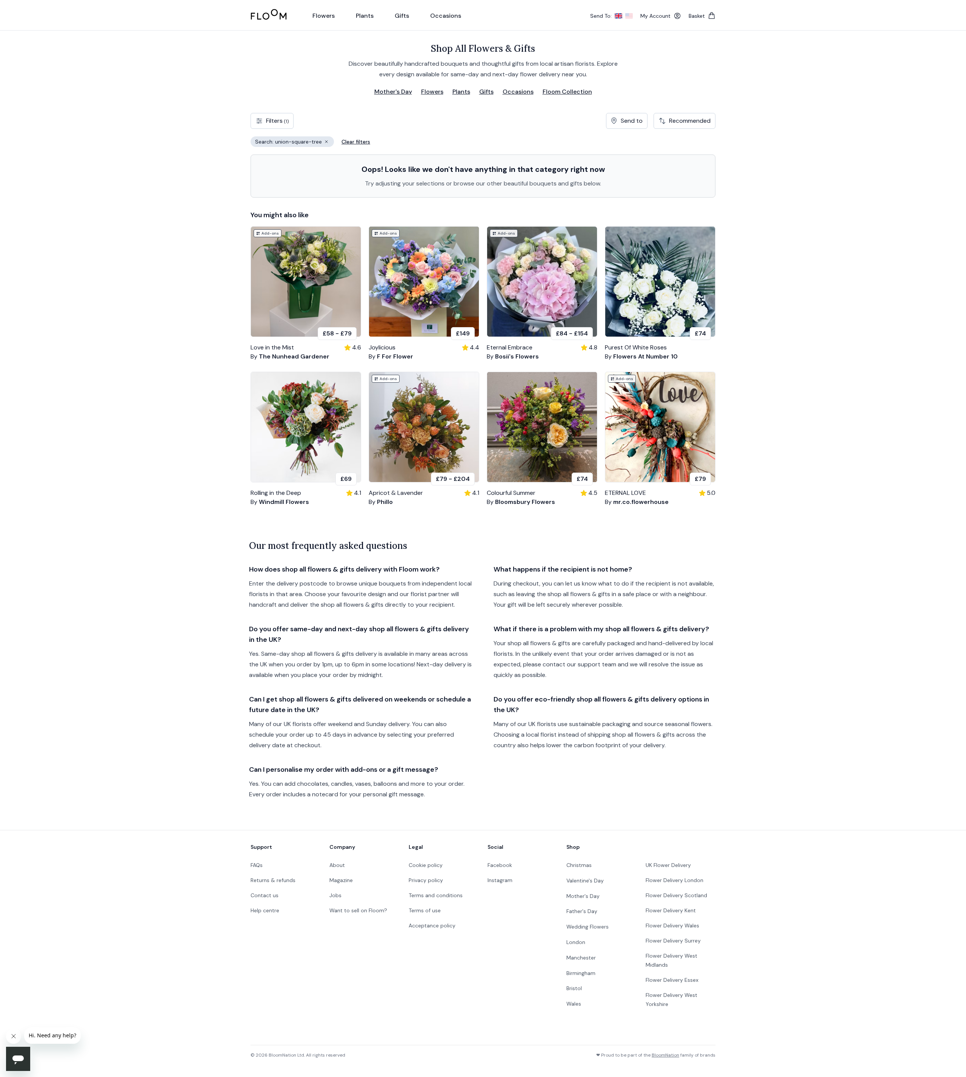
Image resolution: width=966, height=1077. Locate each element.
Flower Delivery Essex (672, 980)
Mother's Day (393, 92)
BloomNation (665, 1055)
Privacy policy (426, 880)
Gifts (486, 92)
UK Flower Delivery (668, 865)
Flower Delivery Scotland (676, 895)
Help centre (265, 910)
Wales (573, 1003)
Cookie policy (426, 865)
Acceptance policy (432, 925)
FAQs (257, 865)
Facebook (500, 865)
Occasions (518, 92)
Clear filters (355, 141)
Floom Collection (567, 92)
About (337, 865)
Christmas (579, 865)
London (575, 942)
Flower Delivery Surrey (673, 940)
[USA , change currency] (629, 16)
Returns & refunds (273, 880)
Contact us (264, 895)
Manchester (581, 957)
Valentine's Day (585, 880)
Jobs (335, 895)
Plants (461, 92)
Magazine (341, 880)
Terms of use (425, 910)
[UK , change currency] (618, 16)
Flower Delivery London (674, 880)
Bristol (574, 988)
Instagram (500, 880)
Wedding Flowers (587, 926)
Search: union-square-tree (294, 142)
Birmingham (580, 973)
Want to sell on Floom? (358, 910)
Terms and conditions (436, 895)
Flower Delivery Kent (671, 910)
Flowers (432, 92)
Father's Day (581, 911)
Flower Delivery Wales (672, 925)
